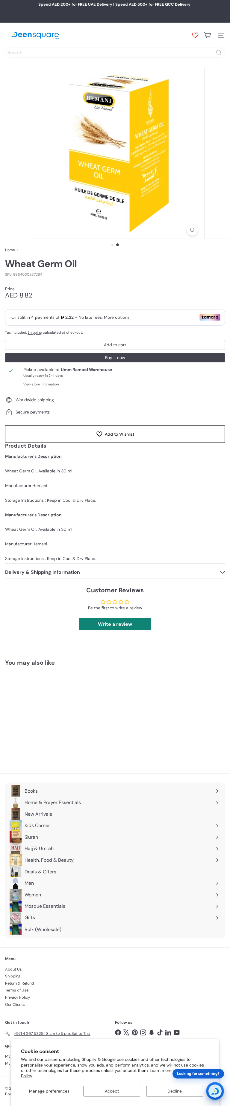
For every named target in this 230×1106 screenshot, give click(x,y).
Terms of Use (16, 990)
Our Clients (15, 1004)
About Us (13, 969)
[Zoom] (192, 230)
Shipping (35, 332)
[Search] (219, 53)
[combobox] (115, 53)
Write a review (115, 624)
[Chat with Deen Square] (215, 1091)
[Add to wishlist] (69, 681)
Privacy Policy (17, 997)
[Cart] (207, 35)
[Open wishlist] (195, 35)
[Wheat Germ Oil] (42, 716)
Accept (112, 1091)
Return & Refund (19, 983)
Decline (174, 1091)
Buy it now (115, 357)
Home (10, 250)
